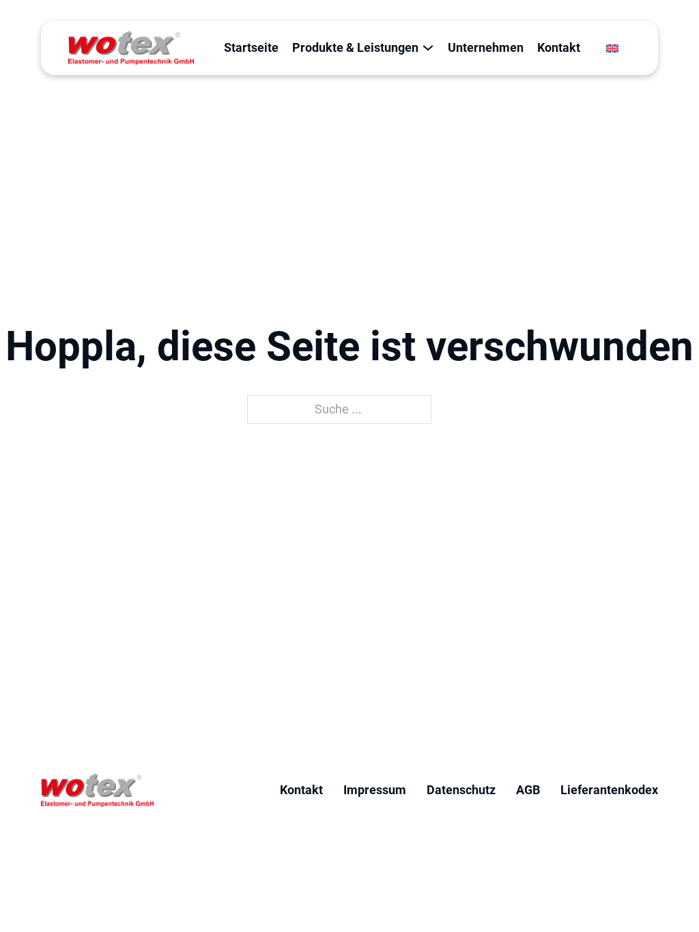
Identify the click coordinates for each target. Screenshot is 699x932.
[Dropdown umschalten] (428, 48)
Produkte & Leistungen (355, 47)
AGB (528, 790)
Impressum (374, 790)
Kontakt (558, 47)
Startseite (251, 47)
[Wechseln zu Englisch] (612, 48)
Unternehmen (486, 47)
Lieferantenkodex (609, 790)
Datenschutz (461, 790)
